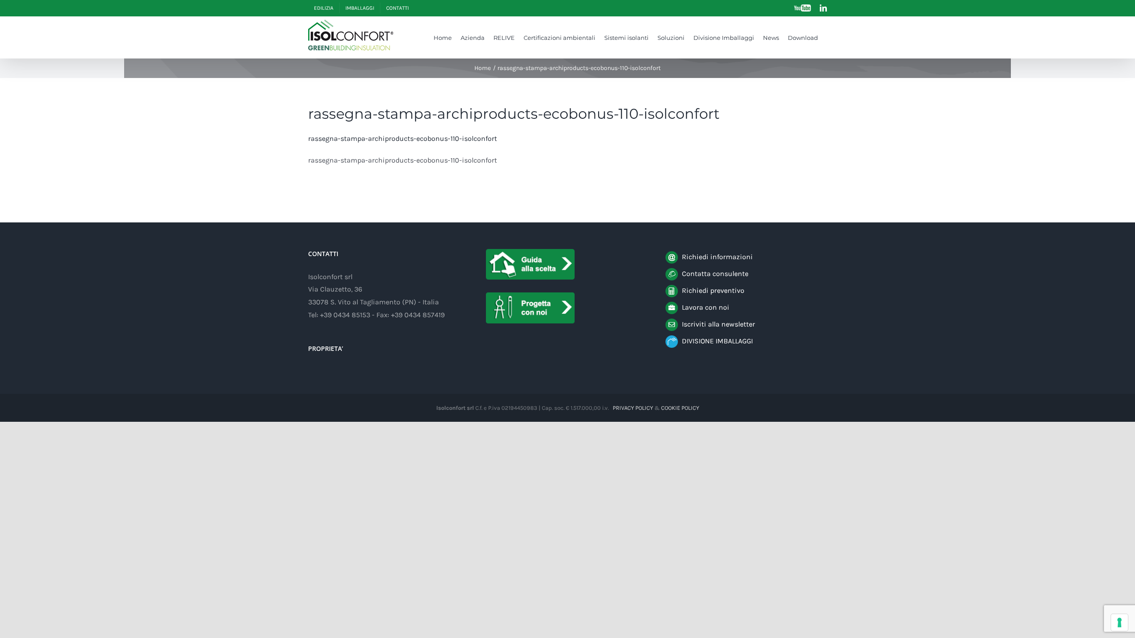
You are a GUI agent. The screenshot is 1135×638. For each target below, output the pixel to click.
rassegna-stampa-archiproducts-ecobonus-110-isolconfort (402, 138)
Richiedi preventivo (713, 290)
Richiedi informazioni (717, 257)
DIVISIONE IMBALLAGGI (717, 341)
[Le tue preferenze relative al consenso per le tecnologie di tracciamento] (1119, 622)
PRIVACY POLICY (633, 408)
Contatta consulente (715, 273)
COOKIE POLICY (680, 408)
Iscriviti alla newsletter (718, 324)
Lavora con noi (705, 307)
